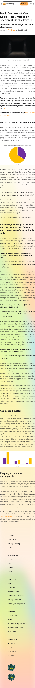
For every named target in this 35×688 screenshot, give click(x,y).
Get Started (24, 4)
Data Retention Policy (15, 628)
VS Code (10, 559)
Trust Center (12, 632)
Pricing (10, 548)
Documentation (13, 591)
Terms (10, 619)
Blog (9, 583)
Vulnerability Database (16, 596)
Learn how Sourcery (7, 516)
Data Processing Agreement (17, 624)
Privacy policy (12, 615)
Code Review (12, 540)
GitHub (10, 568)
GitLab (10, 572)
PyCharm (11, 563)
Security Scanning (14, 544)
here (5, 108)
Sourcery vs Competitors (16, 604)
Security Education (14, 600)
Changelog (11, 587)
